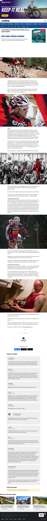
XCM (15, 26)
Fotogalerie (35, 23)
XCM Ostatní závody (25, 333)
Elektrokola (17, 23)
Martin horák (8, 36)
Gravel (19, 26)
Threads (30, 349)
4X (11, 26)
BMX (28, 26)
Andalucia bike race (21, 36)
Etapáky (3, 36)
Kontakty (15, 519)
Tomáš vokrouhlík (13, 36)
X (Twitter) (24, 349)
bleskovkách (23, 91)
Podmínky (6, 519)
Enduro (2, 26)
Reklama (2, 519)
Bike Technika (10, 23)
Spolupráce (19, 519)
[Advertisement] (23, 50)
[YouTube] (45, 519)
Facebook (17, 349)
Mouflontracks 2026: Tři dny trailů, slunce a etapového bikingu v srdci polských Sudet (39, 506)
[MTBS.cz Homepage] (5, 20)
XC (5, 26)
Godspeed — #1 (11, 387)
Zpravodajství (3, 23)
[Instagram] (43, 519)
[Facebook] (41, 519)
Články (22, 23)
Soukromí (11, 519)
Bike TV (40, 23)
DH (8, 26)
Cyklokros (23, 26)
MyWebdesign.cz (8, 516)
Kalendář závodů (28, 23)
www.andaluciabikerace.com (27, 326)
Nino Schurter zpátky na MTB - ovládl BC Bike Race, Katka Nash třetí (23, 506)
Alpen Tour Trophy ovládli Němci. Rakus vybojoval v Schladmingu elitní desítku (7, 506)
